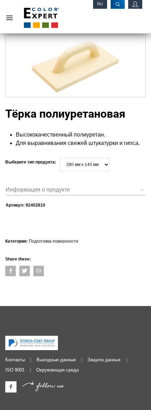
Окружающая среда (57, 370)
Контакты (15, 359)
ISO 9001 (15, 370)
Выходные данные (56, 359)
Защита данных (104, 359)
